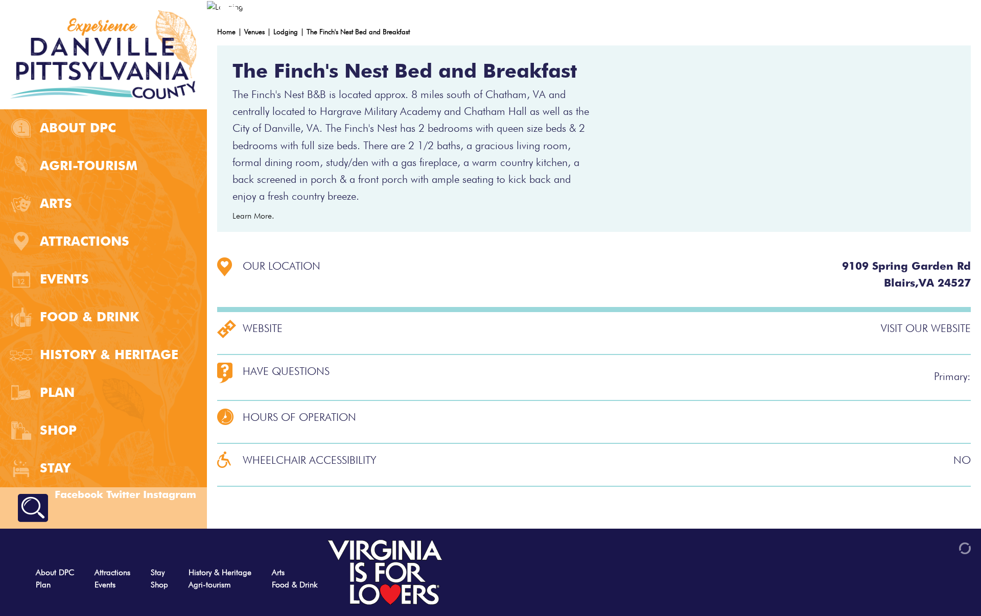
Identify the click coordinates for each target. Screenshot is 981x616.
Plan (57, 392)
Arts (56, 203)
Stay (55, 468)
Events (64, 279)
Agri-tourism (88, 165)
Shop (58, 430)
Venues (254, 31)
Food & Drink (89, 316)
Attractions (84, 241)
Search (33, 508)
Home (226, 31)
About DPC (78, 127)
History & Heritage (109, 354)
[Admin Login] (947, 547)
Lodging (285, 31)
